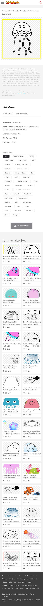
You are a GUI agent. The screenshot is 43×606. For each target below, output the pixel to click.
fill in (34, 160)
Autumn (16, 576)
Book (22, 585)
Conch (32, 576)
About (4, 600)
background (23, 160)
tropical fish (23, 198)
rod (6, 215)
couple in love (21, 173)
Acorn (10, 576)
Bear (13, 579)
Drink (26, 588)
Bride (19, 582)
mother (30, 582)
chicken (7, 173)
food (18, 206)
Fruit (38, 588)
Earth (37, 576)
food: (4, 588)
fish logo (18, 185)
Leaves (21, 576)
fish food (27, 194)
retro (6, 211)
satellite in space (22, 181)
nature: (4, 576)
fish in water (9, 160)
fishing (31, 156)
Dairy (16, 588)
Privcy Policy (17, 600)
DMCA (31, 600)
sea (6, 156)
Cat (27, 579)
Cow (37, 579)
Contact (25, 600)
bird (16, 202)
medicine (29, 211)
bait (16, 177)
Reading (35, 585)
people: (5, 582)
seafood (7, 190)
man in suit (26, 177)
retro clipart (9, 198)
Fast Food (32, 588)
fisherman (17, 211)
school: (5, 585)
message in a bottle (21, 164)
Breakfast (10, 588)
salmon (7, 164)
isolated (16, 194)
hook (27, 206)
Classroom (28, 585)
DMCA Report (9, 107)
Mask (10, 582)
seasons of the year (23, 190)
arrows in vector (18, 156)
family (24, 582)
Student (11, 585)
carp (6, 194)
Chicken (32, 579)
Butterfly (22, 579)
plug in (7, 177)
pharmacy (8, 181)
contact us (21, 93)
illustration (8, 169)
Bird (17, 579)
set (32, 173)
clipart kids (27, 202)
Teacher (17, 585)
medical (7, 202)
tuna (35, 181)
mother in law (22, 169)
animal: (5, 579)
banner (7, 185)
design (15, 215)
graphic (29, 185)
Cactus (27, 576)
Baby (14, 582)
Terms (10, 600)
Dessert (21, 588)
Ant (10, 579)
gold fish (8, 206)
